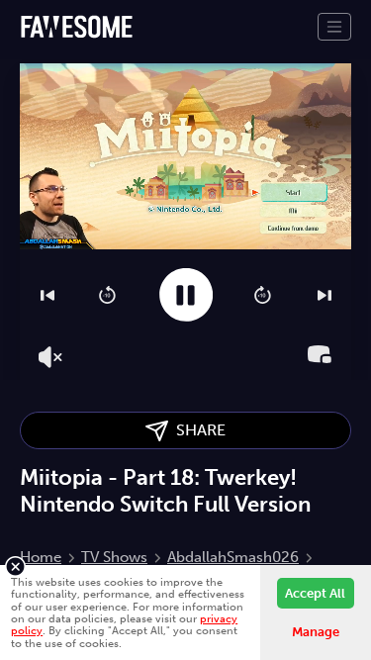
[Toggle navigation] (334, 27)
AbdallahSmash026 (233, 557)
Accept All (315, 593)
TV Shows (114, 557)
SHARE (197, 430)
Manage (315, 631)
